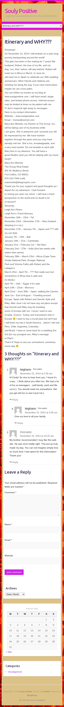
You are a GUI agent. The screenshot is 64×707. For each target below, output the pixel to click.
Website (9, 555)
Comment (10, 492)
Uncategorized (15, 672)
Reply (15, 399)
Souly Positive (21, 10)
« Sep (9, 651)
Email (8, 540)
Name (8, 524)
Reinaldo (26, 432)
